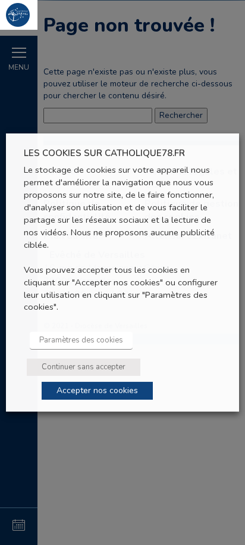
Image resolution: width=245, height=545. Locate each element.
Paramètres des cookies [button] (81, 340)
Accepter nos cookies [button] (97, 390)
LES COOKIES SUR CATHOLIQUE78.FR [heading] (104, 153)
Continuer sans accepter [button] (83, 367)
